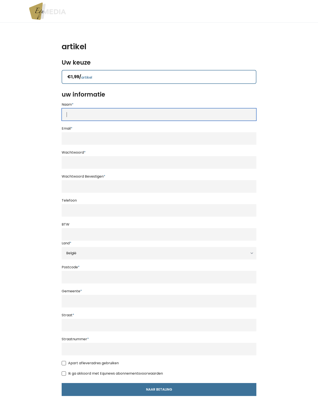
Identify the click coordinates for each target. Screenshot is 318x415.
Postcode (71, 267)
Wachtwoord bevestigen (83, 176)
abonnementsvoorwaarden (139, 373)
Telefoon (69, 200)
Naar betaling (159, 389)
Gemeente (72, 291)
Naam (68, 104)
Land (66, 243)
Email (67, 128)
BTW (65, 224)
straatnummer (75, 339)
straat (68, 315)
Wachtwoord (74, 152)
